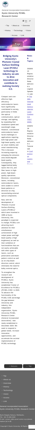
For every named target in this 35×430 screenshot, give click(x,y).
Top (7, 25)
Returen (14, 366)
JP (30, 21)
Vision (28, 30)
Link (22, 35)
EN (26, 21)
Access (14, 35)
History (8, 30)
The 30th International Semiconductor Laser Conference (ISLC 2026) (30, 109)
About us (16, 25)
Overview (26, 25)
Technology (18, 30)
